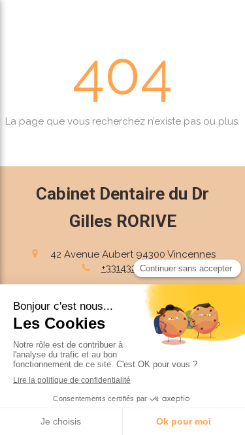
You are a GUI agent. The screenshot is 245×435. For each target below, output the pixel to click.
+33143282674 (133, 268)
